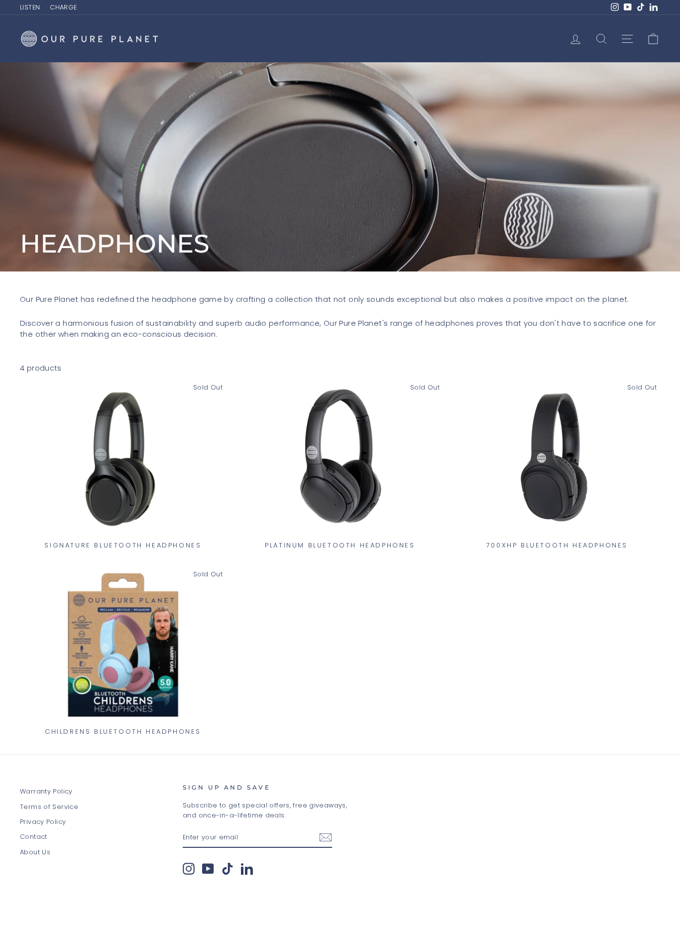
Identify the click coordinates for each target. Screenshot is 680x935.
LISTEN (30, 7)
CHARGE (63, 7)
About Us (35, 852)
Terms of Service (49, 806)
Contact (33, 836)
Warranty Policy (46, 791)
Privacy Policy (43, 821)
